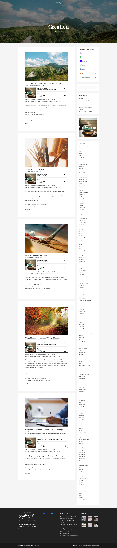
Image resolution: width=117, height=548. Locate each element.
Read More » (27, 123)
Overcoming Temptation (60, 433)
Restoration (81, 400)
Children (80, 188)
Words (80, 493)
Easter (80, 229)
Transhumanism (82, 463)
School (80, 413)
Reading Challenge (83, 389)
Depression (81, 220)
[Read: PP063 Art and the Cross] (46, 150)
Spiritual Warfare (29, 435)
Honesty (81, 313)
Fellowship (81, 250)
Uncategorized (36, 85)
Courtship (81, 207)
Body (80, 175)
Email (54, 101)
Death (80, 216)
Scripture (81, 415)
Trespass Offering (83, 465)
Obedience (81, 372)
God (43, 339)
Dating (80, 214)
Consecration (82, 201)
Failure (80, 242)
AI (79, 151)
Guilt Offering (82, 298)
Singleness (81, 437)
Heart (80, 302)
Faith (80, 244)
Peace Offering (82, 378)
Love (80, 350)
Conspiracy (81, 203)
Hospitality (81, 318)
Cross (80, 211)
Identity (52, 433)
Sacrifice (81, 406)
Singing (80, 434)
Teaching (81, 450)
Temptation (81, 454)
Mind (80, 363)
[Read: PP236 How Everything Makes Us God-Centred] (46, 64)
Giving (80, 268)
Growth (80, 294)
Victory (35, 435)
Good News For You (83, 281)
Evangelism (32, 339)
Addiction (81, 149)
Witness (80, 489)
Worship (43, 85)
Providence (81, 385)
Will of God (81, 484)
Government (81, 287)
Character (81, 183)
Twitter (41, 206)
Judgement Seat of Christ (84, 333)
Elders (80, 231)
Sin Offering (81, 432)
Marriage (81, 352)
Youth (39, 435)
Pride (80, 382)
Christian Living (30, 257)
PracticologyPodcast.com (32, 120)
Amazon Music (44, 101)
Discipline (81, 224)
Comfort (81, 198)
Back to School (82, 164)
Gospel (33, 171)
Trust (80, 471)
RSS (57, 101)
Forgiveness (38, 339)
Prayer (31, 85)
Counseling (81, 205)
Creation (27, 85)
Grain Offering (82, 292)
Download (40, 99)
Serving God (81, 421)
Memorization (82, 356)
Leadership (81, 341)
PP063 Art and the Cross (34, 169)
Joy (52, 339)
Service (80, 419)
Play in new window (33, 99)
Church (80, 196)
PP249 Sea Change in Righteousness (87, 105)
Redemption (38, 171)
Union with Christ (82, 478)
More (60, 101)
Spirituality (81, 441)
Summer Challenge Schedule (85, 111)
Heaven (49, 339)
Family (80, 246)
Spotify (38, 101)
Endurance (81, 237)
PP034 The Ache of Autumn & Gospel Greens (42, 338)
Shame (80, 428)
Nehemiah (81, 367)
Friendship (81, 261)
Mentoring (81, 361)
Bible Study (81, 170)
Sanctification (82, 411)
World (80, 497)
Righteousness (82, 404)
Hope (49, 433)
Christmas (81, 194)
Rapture (80, 387)
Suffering (81, 443)
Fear (80, 248)
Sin (79, 430)
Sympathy (81, 447)
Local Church (82, 348)
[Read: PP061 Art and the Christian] (46, 236)
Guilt (80, 296)
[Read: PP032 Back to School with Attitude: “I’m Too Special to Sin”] (46, 411)
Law (80, 339)
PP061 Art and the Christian (36, 255)
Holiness (81, 309)
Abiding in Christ (82, 146)
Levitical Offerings (83, 344)
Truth (80, 473)
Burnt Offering (82, 181)
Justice (80, 335)
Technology (81, 452)
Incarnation (81, 326)
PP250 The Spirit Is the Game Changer (87, 103)
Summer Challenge (83, 445)
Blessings (81, 172)
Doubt (80, 227)
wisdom (80, 486)
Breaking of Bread (83, 179)
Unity (80, 480)
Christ (28, 433)
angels (80, 153)
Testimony (81, 456)
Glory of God (82, 270)
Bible (26, 433)
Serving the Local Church (84, 424)
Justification (81, 337)
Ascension (81, 162)
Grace (45, 433)
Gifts (80, 266)
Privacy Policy (36, 545)
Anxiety (80, 157)
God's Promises (82, 276)
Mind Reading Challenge (84, 365)
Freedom (81, 259)
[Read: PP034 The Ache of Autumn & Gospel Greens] (46, 319)
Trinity (80, 469)
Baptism (81, 166)
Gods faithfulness (83, 279)
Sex (80, 426)
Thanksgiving (82, 458)
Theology (81, 460)
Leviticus (81, 346)
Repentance (81, 396)
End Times (81, 235)
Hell (79, 307)
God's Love (81, 274)
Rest (80, 398)
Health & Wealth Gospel (84, 300)
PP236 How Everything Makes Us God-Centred (43, 83)
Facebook (48, 206)
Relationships (82, 393)
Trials (80, 467)
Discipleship (38, 433)
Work (80, 495)
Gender (80, 263)
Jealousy (81, 328)
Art (25, 171)
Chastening (81, 185)
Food (80, 255)
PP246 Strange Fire (64, 533)
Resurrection (81, 402)
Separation (81, 417)
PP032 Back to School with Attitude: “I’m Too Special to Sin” (45, 430)
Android (50, 101)
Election (80, 233)
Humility (80, 320)
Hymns (80, 322)
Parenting (81, 376)
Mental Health (82, 359)
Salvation (81, 408)
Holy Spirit (81, 311)
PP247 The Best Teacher (66, 531)
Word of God (82, 491)
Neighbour (81, 370)
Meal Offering (82, 354)
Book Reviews (82, 177)
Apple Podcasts (33, 101)
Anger (80, 155)
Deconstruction (82, 218)
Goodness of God (83, 283)
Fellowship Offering (83, 253)
